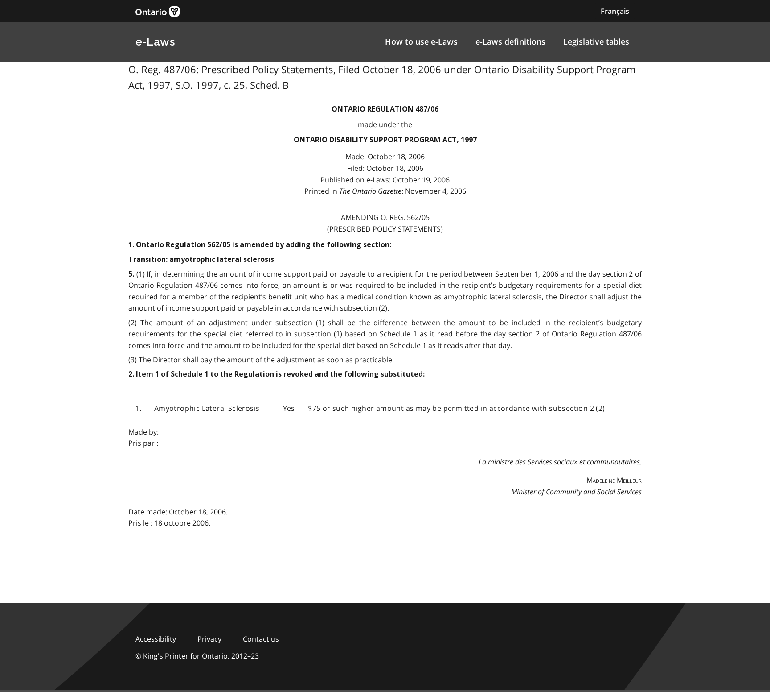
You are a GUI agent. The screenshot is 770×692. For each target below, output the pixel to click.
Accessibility (155, 639)
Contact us (261, 639)
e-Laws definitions (510, 41)
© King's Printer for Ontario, (197, 656)
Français (615, 11)
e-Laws (155, 41)
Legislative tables (596, 41)
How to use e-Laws (421, 41)
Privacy (209, 639)
